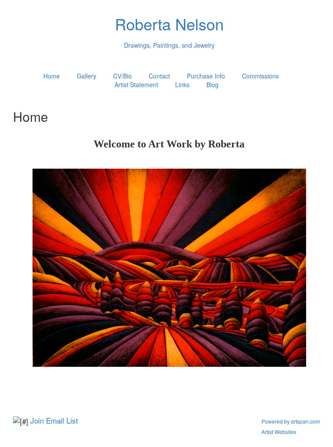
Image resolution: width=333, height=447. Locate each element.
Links (182, 84)
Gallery (86, 76)
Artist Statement (136, 84)
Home (51, 76)
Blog (212, 84)
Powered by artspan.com (290, 421)
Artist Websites (278, 431)
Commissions (260, 76)
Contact (159, 76)
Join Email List (54, 420)
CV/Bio (122, 76)
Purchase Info (206, 76)
